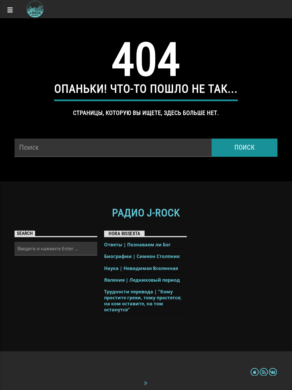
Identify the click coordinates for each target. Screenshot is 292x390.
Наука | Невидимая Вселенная (141, 268)
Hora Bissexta (124, 233)
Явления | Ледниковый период (142, 280)
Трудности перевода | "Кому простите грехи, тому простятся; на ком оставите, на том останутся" (142, 301)
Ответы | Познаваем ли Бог (137, 245)
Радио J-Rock (146, 213)
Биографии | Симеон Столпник (142, 256)
